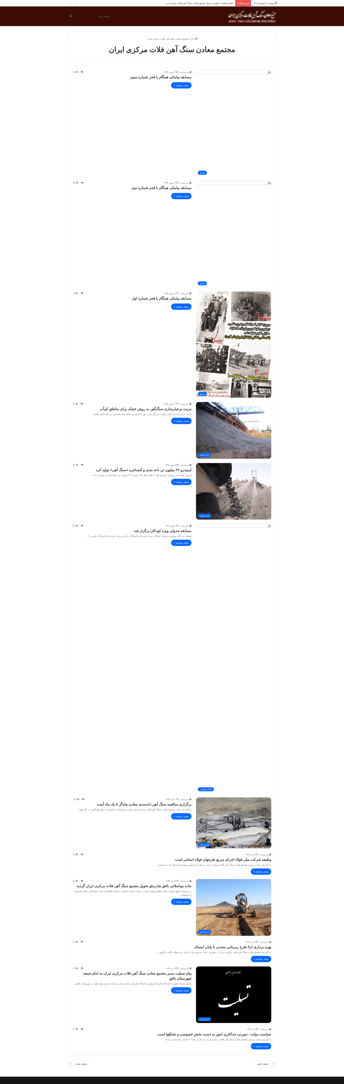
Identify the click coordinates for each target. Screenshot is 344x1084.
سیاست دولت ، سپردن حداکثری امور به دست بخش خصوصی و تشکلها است (214, 1034)
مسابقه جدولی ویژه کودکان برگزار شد (163, 531)
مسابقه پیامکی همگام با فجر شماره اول (162, 298)
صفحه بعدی (81, 1063)
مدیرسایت (184, 72)
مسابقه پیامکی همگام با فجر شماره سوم (161, 77)
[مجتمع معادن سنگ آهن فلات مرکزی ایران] (252, 16)
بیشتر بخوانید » (181, 85)
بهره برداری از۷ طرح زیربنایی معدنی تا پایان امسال (232, 947)
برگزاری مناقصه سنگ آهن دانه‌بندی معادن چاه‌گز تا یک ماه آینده (144, 804)
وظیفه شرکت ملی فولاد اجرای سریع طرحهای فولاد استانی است (223, 859)
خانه (192, 38)
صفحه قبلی (262, 1063)
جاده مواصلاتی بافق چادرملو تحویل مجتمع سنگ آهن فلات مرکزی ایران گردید (134, 886)
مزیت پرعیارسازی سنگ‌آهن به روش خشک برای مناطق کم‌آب (146, 409)
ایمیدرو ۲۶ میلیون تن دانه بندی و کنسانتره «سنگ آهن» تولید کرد (144, 470)
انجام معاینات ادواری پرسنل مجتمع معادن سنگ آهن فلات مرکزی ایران (198, 3)
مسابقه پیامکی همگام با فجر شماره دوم (162, 188)
